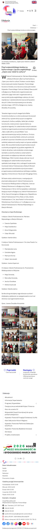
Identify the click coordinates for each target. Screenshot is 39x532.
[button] (19, 448)
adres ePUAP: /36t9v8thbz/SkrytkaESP (17, 516)
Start (34, 25)
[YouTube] (24, 523)
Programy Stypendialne (12, 403)
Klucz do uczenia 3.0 (11, 409)
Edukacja (33, 27)
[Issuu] (28, 523)
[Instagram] (16, 523)
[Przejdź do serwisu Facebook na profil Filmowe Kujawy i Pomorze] (12, 523)
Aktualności (9, 397)
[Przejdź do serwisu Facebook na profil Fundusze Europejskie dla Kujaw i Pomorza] (8, 523)
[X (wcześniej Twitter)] (20, 523)
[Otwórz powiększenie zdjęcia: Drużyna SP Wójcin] (28, 324)
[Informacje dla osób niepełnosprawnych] (31, 11)
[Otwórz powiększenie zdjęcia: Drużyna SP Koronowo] (10, 335)
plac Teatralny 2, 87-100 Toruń (14, 505)
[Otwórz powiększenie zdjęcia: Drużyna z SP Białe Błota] (10, 347)
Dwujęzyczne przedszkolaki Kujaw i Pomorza (19, 406)
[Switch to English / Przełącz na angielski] (34, 2)
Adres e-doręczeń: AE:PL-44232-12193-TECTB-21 (20, 519)
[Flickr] (32, 523)
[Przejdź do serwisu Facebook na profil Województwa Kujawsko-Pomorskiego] (4, 523)
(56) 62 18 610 (9, 511)
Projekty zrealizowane (12, 435)
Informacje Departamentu (13, 400)
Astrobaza (8, 432)
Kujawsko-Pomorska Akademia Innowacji (18, 429)
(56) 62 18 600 (9, 508)
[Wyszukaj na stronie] (19, 11)
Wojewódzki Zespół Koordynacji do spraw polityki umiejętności (19, 413)
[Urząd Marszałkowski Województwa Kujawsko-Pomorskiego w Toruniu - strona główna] (9, 10)
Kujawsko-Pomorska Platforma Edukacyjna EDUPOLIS (19, 425)
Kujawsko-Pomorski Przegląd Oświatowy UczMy (21, 417)
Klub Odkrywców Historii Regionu (16, 420)
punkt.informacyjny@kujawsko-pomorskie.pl (18, 514)
